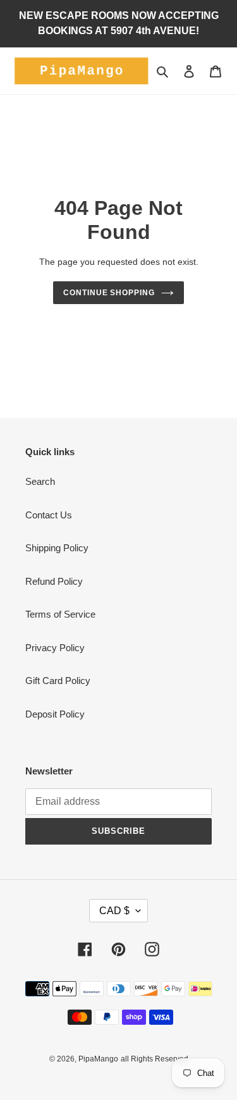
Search (40, 481)
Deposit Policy (55, 714)
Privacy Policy (55, 647)
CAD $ (114, 910)
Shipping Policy (56, 547)
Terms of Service (60, 614)
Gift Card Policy (57, 680)
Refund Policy (54, 581)
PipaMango (98, 1058)
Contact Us (48, 515)
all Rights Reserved (154, 1058)
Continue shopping (109, 292)
